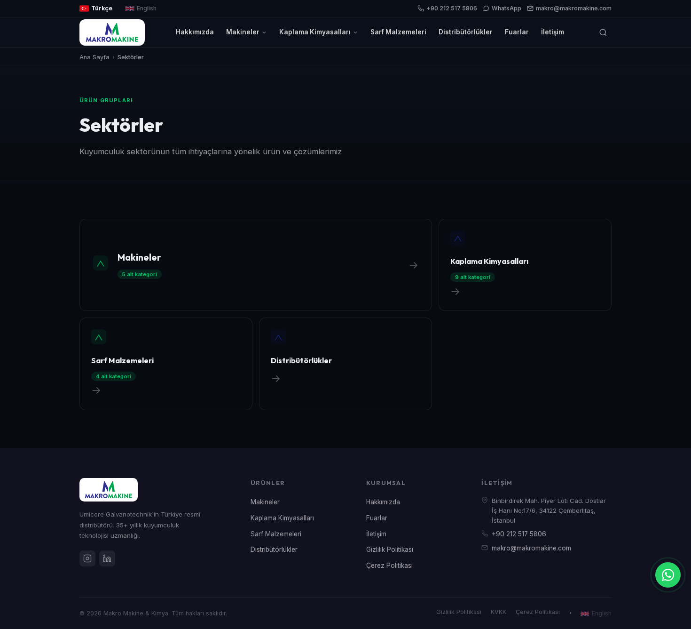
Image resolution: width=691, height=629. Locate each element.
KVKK (498, 611)
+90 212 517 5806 (451, 8)
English (147, 8)
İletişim (552, 32)
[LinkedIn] (107, 558)
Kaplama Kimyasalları (315, 32)
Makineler (242, 32)
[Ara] (603, 32)
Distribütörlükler (466, 32)
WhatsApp (506, 8)
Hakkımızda (195, 32)
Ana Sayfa (94, 57)
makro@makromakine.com (574, 8)
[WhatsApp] (668, 575)
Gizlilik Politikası (389, 549)
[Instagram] (87, 558)
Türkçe (101, 8)
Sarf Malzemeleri (398, 32)
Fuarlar (517, 32)
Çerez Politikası (389, 565)
